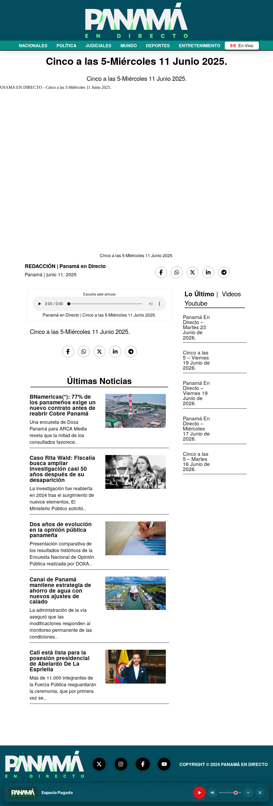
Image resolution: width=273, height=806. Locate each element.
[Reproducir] (199, 793)
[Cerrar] (260, 792)
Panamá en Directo (82, 266)
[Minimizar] (248, 792)
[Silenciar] (212, 792)
